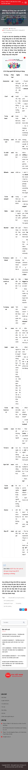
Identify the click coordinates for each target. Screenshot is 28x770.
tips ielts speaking (7, 606)
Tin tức (3, 707)
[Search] (25, 621)
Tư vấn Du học (5, 703)
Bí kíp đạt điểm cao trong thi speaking (16, 597)
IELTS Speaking (7, 30)
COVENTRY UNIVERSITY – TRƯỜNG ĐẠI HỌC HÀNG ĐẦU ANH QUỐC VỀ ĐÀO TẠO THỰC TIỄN (13, 642)
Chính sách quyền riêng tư (7, 716)
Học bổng (3, 710)
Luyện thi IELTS (5, 700)
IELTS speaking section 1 (9, 600)
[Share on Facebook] (20, 609)
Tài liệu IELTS (22, 30)
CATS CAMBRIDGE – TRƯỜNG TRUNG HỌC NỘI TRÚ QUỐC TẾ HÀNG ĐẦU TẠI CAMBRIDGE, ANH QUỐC (14, 650)
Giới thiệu (3, 697)
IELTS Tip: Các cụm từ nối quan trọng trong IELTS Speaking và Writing (13, 571)
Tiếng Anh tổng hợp (7, 32)
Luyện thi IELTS (14, 30)
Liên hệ (3, 713)
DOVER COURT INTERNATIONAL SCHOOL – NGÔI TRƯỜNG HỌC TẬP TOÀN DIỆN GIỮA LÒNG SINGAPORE (13, 663)
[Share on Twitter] (23, 609)
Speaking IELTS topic (8, 603)
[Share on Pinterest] (26, 609)
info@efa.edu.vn (7, 736)
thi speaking (18, 603)
